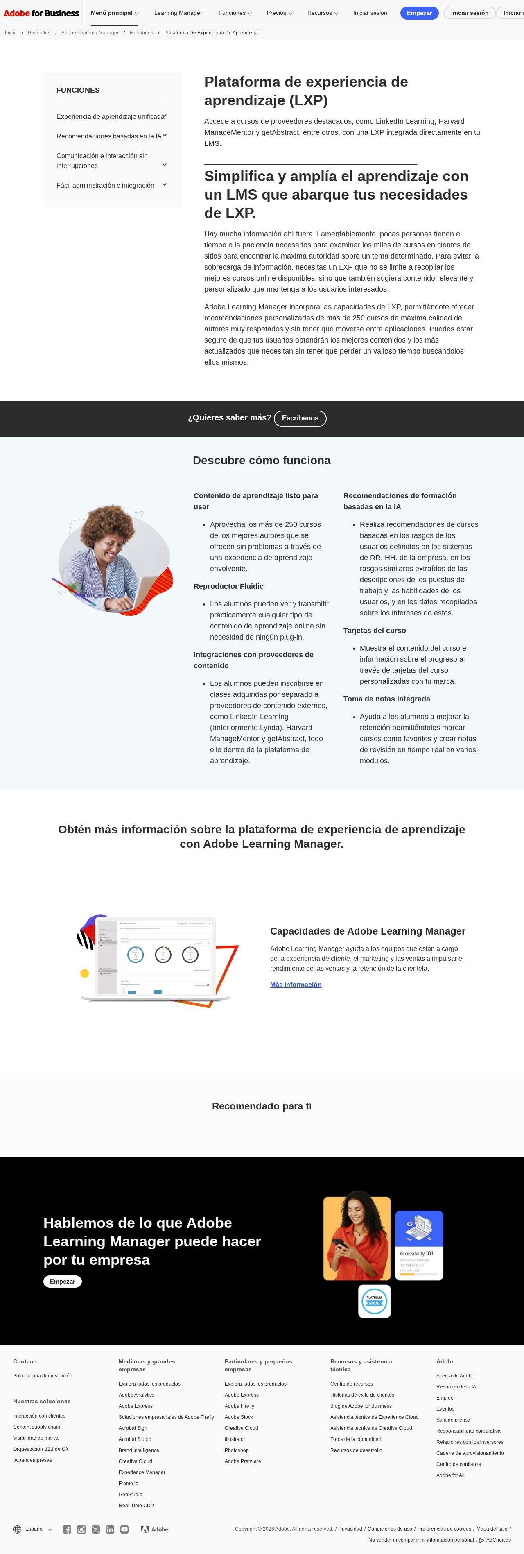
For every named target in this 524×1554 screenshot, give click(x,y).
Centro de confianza (458, 1464)
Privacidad (350, 1529)
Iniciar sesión (370, 12)
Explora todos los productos (150, 1384)
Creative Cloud (135, 1461)
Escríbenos (300, 418)
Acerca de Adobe (455, 1376)
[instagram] (81, 1529)
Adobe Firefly (239, 1406)
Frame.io (128, 1483)
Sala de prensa (453, 1420)
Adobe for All (450, 1475)
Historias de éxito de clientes (362, 1395)
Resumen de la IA (456, 1387)
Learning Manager (178, 12)
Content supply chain (36, 1427)
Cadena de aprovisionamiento (470, 1453)
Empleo (445, 1398)
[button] (32, 1529)
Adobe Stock (239, 1417)
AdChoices (498, 1540)
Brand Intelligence (139, 1450)
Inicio (11, 33)
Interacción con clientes (39, 1416)
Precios (276, 12)
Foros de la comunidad (356, 1439)
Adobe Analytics (136, 1395)
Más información (296, 984)
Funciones (232, 12)
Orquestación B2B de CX (41, 1449)
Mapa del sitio (492, 1529)
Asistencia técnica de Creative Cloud (370, 1428)
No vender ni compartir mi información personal (421, 1540)
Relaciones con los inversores (470, 1442)
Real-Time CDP (136, 1506)
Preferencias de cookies (444, 1529)
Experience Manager (142, 1472)
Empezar (419, 12)
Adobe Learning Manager (90, 33)
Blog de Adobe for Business (361, 1406)
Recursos (319, 12)
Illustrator (235, 1439)
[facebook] (67, 1529)
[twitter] (96, 1529)
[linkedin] (110, 1529)
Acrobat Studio (135, 1439)
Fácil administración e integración (105, 185)
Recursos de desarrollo (356, 1450)
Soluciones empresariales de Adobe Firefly (159, 1417)
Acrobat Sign (133, 1428)
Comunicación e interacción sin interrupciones (102, 160)
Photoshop (237, 1450)
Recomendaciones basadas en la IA (109, 136)
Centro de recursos (351, 1384)
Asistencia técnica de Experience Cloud (370, 1417)
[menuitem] (112, 117)
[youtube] (124, 1529)
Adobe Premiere (243, 1461)
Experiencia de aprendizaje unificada (110, 116)
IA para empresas (32, 1460)
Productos (39, 33)
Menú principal (112, 12)
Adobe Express (136, 1406)
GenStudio (130, 1494)
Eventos (445, 1409)
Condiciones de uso (390, 1529)
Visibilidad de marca (36, 1438)
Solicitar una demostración (42, 1376)
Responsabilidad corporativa (468, 1431)
